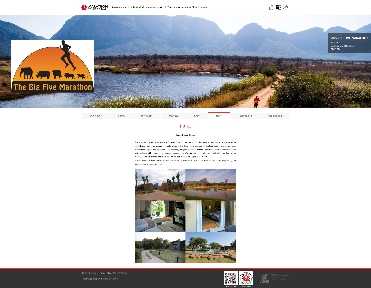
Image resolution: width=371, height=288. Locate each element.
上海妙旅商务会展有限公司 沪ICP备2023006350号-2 (99, 279)
